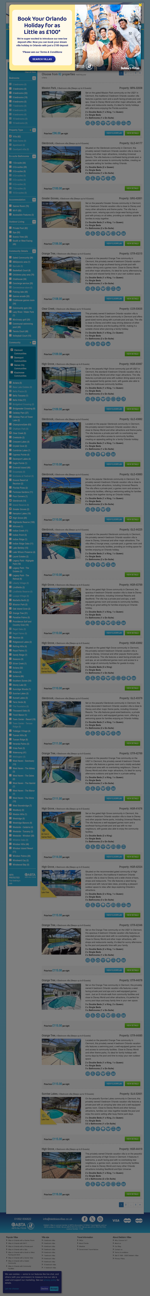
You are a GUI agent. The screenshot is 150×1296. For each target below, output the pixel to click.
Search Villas (42, 59)
